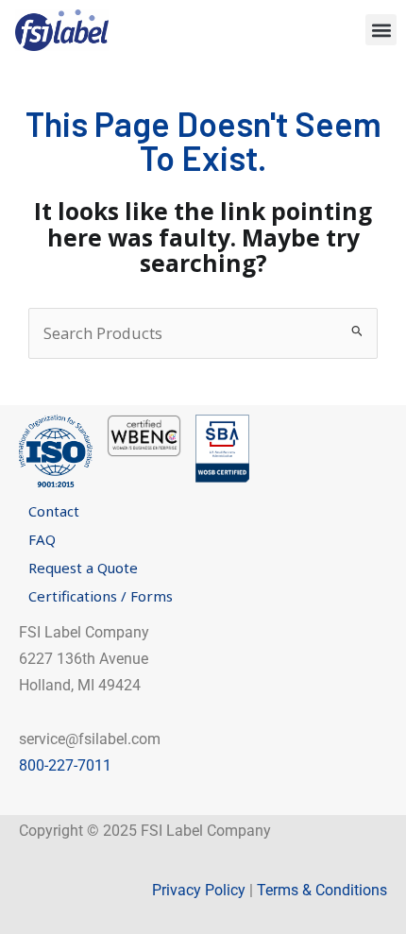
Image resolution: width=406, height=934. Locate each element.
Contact (53, 510)
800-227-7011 (65, 765)
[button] (381, 29)
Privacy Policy (198, 890)
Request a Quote (83, 567)
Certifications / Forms (100, 595)
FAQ (42, 539)
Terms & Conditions (322, 890)
